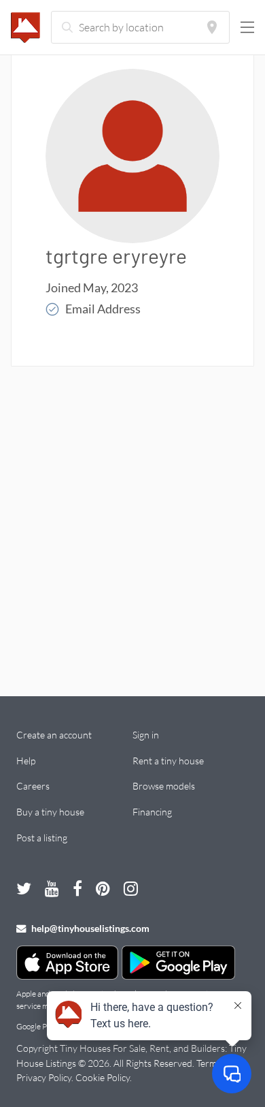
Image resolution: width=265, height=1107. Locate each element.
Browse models (163, 786)
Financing (152, 811)
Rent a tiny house (168, 760)
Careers (33, 786)
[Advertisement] (132, 513)
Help (25, 760)
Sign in (145, 734)
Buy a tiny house (50, 811)
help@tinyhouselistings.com (89, 928)
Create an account (54, 734)
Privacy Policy (43, 1077)
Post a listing (41, 837)
